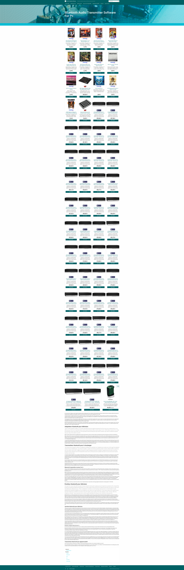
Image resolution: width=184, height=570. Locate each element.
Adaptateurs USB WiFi (96, 3)
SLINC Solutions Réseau (71, 1)
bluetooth (68, 554)
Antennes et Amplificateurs (89, 566)
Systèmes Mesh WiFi (75, 566)
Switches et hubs (68, 566)
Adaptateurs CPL (73, 3)
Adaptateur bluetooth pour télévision (71, 24)
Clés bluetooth (69, 550)
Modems (110, 566)
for (67, 556)
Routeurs (102, 3)
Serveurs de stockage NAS (87, 3)
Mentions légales (72, 568)
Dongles (114, 566)
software (68, 559)
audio (68, 553)
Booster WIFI (67, 3)
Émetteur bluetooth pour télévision (99, 24)
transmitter (68, 561)
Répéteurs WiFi (79, 3)
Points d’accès (97, 566)
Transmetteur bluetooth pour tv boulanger (85, 24)
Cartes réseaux (107, 3)
